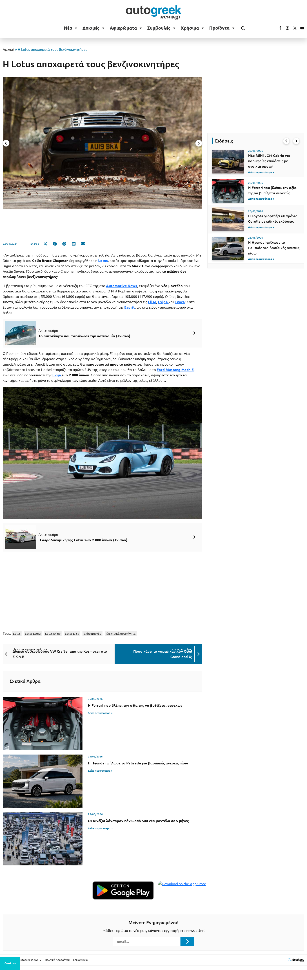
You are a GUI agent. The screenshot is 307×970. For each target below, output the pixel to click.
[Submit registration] (187, 941)
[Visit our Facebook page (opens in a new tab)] (278, 28)
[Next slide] (198, 143)
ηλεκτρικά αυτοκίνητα (121, 633)
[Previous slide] (6, 143)
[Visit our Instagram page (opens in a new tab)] (285, 28)
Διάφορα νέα (92, 633)
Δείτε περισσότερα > (100, 712)
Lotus (16, 633)
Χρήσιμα (190, 28)
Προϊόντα (219, 28)
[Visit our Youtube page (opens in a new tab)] (301, 28)
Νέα (68, 28)
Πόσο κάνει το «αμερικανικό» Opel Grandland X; (162, 654)
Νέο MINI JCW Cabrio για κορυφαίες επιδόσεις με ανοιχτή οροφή (269, 161)
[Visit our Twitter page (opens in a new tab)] (293, 28)
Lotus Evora (33, 633)
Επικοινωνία (80, 959)
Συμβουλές (158, 28)
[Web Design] (295, 959)
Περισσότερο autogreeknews (21, 959)
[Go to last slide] (286, 141)
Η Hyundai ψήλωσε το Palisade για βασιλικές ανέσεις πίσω (273, 247)
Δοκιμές (90, 28)
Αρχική (8, 49)
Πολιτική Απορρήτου (57, 959)
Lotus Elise (72, 633)
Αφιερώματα (123, 28)
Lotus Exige (52, 633)
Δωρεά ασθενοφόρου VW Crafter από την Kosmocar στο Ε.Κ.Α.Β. (60, 654)
